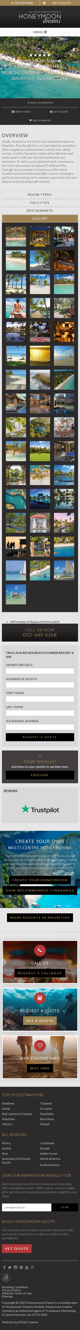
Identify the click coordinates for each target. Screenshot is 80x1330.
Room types (40, 195)
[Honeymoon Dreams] (40, 17)
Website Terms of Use (17, 1293)
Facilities (40, 203)
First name (15, 693)
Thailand (46, 1103)
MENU (38, 32)
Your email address (22, 721)
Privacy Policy (11, 1290)
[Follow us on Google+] (33, 1267)
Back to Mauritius (41, 102)
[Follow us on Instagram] (15, 1267)
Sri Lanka (46, 1108)
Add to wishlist (41, 120)
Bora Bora (47, 1119)
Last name (14, 707)
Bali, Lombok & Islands (17, 1113)
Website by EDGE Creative (20, 1322)
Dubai (6, 1108)
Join (64, 1207)
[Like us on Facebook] (4, 1267)
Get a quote (40, 1020)
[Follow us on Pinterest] (21, 1267)
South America (49, 1165)
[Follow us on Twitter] (10, 1267)
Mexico (7, 1124)
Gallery (40, 218)
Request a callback (40, 973)
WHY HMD (40, 1068)
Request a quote (40, 737)
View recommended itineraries (40, 890)
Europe (45, 1148)
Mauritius (8, 1119)
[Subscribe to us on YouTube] (27, 1267)
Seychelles (47, 1113)
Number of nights (21, 679)
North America (50, 1158)
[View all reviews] (40, 809)
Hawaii (45, 1124)
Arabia (6, 1148)
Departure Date (19, 665)
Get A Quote (60, 111)
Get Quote (17, 1248)
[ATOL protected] (6, 1278)
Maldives (8, 1103)
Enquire (40, 775)
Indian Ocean (48, 1153)
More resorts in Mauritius (40, 917)
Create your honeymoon (40, 880)
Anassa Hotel (39, 621)
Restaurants (40, 211)
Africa (6, 1143)
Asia (5, 1153)
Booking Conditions (15, 1287)
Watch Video (23, 111)
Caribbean (47, 1143)
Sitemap (7, 1296)
